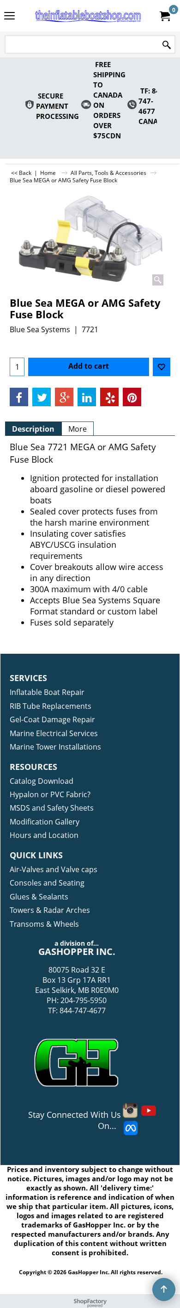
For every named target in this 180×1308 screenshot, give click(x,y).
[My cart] (164, 15)
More (77, 429)
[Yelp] (109, 397)
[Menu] (9, 17)
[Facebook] (19, 397)
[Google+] (64, 397)
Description (33, 429)
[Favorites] (161, 367)
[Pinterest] (132, 397)
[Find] (166, 45)
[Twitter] (41, 397)
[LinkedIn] (87, 397)
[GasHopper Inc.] (88, 15)
